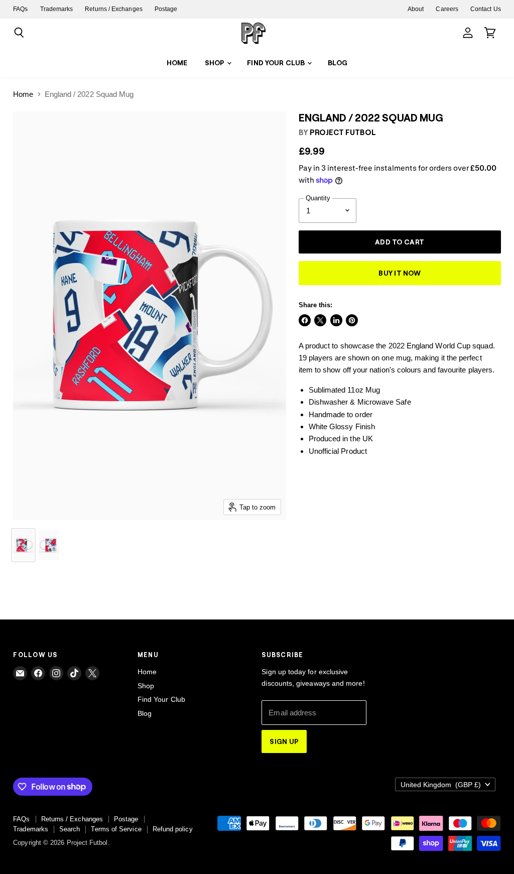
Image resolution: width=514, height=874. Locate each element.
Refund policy (173, 829)
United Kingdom (441, 785)
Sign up (284, 741)
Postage (166, 9)
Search (69, 829)
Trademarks (56, 9)
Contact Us (485, 9)
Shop (215, 62)
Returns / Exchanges (113, 9)
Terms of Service (116, 829)
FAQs (20, 9)
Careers (447, 9)
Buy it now (399, 273)
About (416, 9)
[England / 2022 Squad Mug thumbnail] (23, 545)
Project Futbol (343, 132)
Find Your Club (276, 62)
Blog (338, 62)
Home (177, 62)
